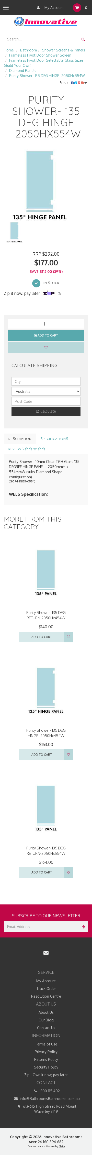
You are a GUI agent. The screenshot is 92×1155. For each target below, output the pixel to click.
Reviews (16, 449)
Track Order (46, 988)
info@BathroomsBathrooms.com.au (49, 1098)
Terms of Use (46, 1044)
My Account (53, 7)
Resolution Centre (46, 996)
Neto (62, 1146)
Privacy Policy (46, 1052)
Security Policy (46, 1067)
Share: (65, 83)
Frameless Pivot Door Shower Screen (40, 55)
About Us (46, 1012)
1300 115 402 (49, 1091)
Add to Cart (47, 335)
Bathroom (28, 50)
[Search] (83, 39)
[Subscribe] (82, 926)
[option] (46, 185)
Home (9, 50)
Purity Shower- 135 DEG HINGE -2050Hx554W (47, 75)
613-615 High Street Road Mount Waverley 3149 (49, 1109)
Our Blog (46, 1020)
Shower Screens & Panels (63, 50)
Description (20, 439)
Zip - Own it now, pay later (46, 1075)
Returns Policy (46, 1059)
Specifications (54, 439)
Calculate (47, 411)
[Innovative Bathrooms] (46, 20)
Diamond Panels (22, 70)
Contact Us (46, 1028)
